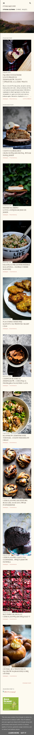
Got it (23, 733)
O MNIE (18, 9)
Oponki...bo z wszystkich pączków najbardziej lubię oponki (16, 671)
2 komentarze (13, 564)
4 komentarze (13, 271)
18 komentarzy (13, 98)
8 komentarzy (13, 328)
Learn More (13, 733)
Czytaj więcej (27, 98)
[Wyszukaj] (30, 2)
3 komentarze (13, 385)
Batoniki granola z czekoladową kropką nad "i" (16, 615)
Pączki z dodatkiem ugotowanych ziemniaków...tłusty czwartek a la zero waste (15, 78)
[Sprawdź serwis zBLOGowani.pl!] (9, 692)
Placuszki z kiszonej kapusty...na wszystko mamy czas (16, 323)
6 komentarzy (13, 442)
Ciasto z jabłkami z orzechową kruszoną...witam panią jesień (17, 153)
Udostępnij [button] (5, 98)
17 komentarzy (13, 157)
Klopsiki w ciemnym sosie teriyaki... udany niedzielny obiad (16, 437)
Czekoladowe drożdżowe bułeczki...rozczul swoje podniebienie (15, 502)
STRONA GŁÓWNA (9, 9)
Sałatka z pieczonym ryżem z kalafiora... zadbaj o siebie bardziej (16, 267)
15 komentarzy (13, 214)
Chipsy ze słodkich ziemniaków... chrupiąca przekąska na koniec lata (15, 380)
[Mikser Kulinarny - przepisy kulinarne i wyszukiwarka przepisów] (10, 710)
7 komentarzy (13, 507)
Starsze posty (27, 683)
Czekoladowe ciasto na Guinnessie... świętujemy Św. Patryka (15, 559)
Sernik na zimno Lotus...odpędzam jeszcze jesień (14, 210)
